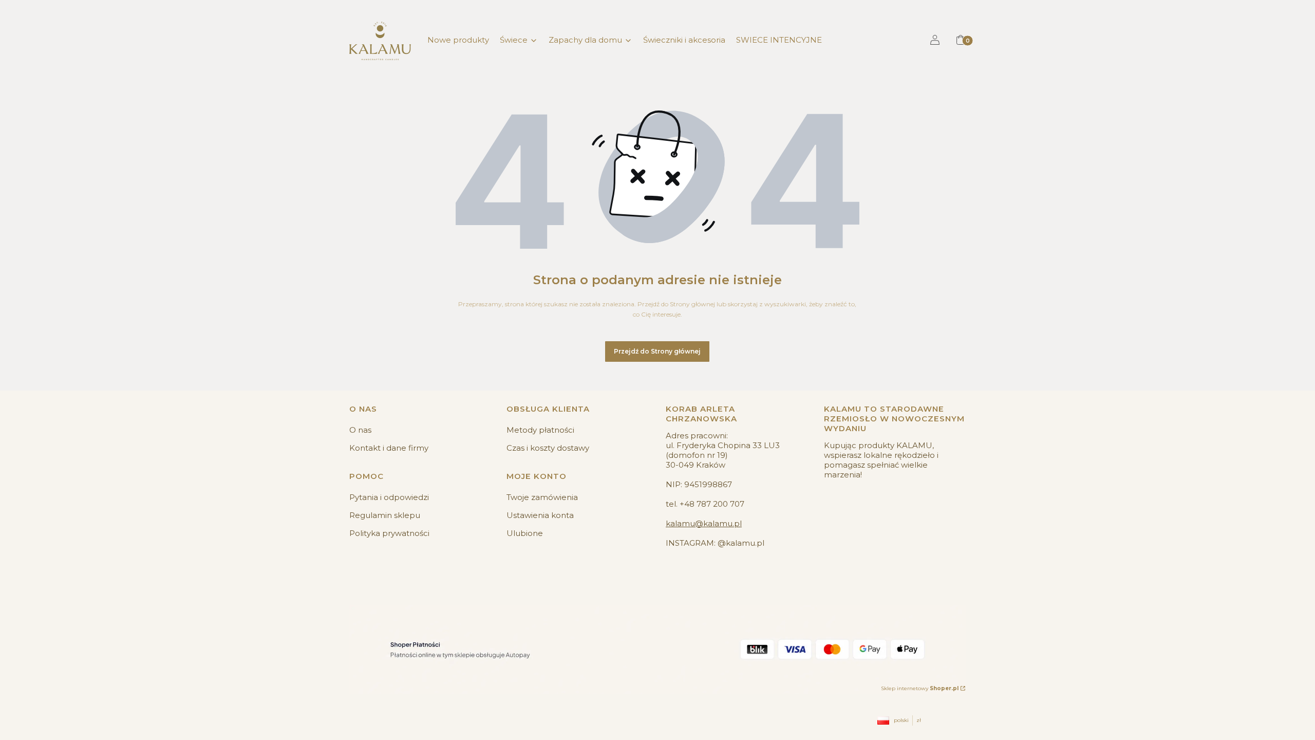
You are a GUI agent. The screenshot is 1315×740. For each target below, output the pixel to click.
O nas (360, 430)
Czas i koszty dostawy (547, 448)
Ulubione (524, 533)
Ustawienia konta (540, 515)
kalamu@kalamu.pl (704, 523)
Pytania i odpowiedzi (389, 497)
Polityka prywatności (389, 533)
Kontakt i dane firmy (388, 448)
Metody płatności (540, 430)
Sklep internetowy (920, 688)
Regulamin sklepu (384, 515)
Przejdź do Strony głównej (657, 351)
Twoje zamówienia (542, 497)
